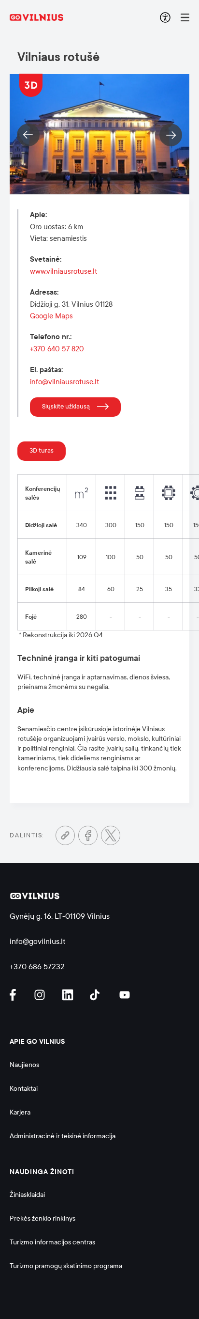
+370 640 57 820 (57, 349)
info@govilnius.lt (38, 941)
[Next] (170, 135)
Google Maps (51, 316)
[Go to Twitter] (110, 835)
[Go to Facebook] (88, 835)
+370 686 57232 (37, 966)
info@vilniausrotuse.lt (64, 381)
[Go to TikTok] (97, 995)
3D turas (41, 451)
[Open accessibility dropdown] (165, 17)
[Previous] (28, 135)
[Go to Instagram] (41, 995)
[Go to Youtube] (125, 995)
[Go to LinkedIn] (69, 995)
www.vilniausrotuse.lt (63, 271)
